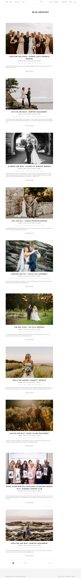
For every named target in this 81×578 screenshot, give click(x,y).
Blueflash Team (30, 60)
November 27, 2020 (21, 545)
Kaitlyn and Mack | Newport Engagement (29, 112)
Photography (29, 63)
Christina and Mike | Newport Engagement (29, 543)
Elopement (17, 278)
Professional (32, 493)
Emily (22, 63)
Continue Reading (29, 125)
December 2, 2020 (21, 435)
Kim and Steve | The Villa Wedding (29, 327)
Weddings (42, 170)
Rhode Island (34, 63)
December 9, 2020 (21, 276)
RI (37, 63)
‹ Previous (7, 563)
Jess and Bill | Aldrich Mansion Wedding (29, 221)
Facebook (68, 576)
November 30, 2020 (21, 490)
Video (40, 225)
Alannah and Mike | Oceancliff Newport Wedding (29, 166)
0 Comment (38, 60)
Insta (63, 576)
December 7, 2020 (21, 329)
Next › (24, 563)
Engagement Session (22, 116)
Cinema (19, 225)
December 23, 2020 (21, 114)
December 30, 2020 (21, 60)
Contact (73, 576)
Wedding (40, 63)
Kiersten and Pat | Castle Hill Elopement (29, 274)
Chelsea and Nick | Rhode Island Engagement (29, 433)
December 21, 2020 (21, 168)
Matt (20, 278)
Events (20, 493)
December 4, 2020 (21, 382)
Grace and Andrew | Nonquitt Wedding (29, 380)
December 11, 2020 (21, 223)
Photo (25, 63)
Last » (26, 563)
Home (59, 576)
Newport (27, 116)
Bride (19, 63)
